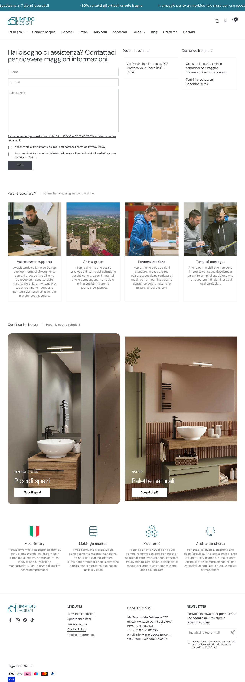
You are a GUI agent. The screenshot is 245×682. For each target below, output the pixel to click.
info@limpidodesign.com (153, 635)
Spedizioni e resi (197, 84)
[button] (216, 21)
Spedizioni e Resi (79, 619)
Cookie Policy (76, 629)
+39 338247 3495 (154, 639)
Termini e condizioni (200, 79)
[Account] (225, 21)
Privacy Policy (96, 147)
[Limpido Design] (21, 21)
